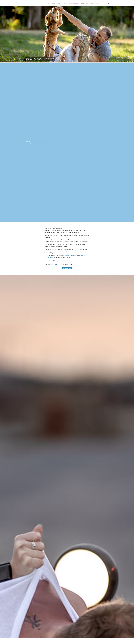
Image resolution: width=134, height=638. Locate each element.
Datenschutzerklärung (54, 264)
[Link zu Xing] (106, 3)
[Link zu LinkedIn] (108, 3)
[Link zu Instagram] (104, 3)
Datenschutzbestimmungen (70, 255)
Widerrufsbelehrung (53, 260)
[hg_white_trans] (25, 3)
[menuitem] (49, 3)
